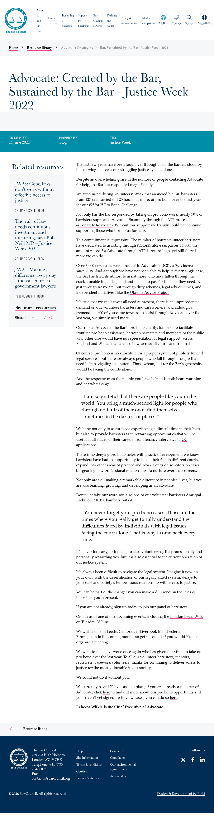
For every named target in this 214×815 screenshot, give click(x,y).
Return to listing (34, 729)
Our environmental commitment (123, 766)
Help (79, 750)
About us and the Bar (40, 20)
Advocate (155, 707)
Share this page (30, 318)
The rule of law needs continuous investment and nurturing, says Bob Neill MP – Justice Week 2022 (35, 234)
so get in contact (148, 637)
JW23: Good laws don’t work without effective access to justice (34, 191)
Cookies (81, 771)
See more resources (35, 307)
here (106, 692)
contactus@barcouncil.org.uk (53, 778)
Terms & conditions (89, 764)
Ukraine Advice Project (149, 293)
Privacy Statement (88, 778)
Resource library (39, 48)
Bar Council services (98, 20)
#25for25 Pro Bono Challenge (113, 205)
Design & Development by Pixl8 (181, 794)
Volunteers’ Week (128, 194)
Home (13, 48)
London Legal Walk (186, 617)
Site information (87, 757)
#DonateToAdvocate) (95, 225)
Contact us (117, 750)
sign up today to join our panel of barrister (150, 607)
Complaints (117, 757)
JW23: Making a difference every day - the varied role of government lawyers (35, 277)
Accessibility (118, 776)
